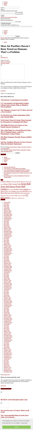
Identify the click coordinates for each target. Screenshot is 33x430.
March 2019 (7, 331)
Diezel (2, 184)
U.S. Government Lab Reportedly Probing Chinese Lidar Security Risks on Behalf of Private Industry (15, 105)
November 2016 (8, 371)
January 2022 (7, 282)
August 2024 (7, 237)
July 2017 (6, 360)
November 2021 (8, 285)
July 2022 (6, 273)
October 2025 (7, 216)
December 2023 (8, 248)
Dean (30, 181)
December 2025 (8, 214)
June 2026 (6, 205)
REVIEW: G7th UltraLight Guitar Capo (14, 399)
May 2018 (6, 345)
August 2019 (7, 324)
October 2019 (7, 321)
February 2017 (7, 367)
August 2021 (7, 289)
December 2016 (8, 370)
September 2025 (8, 218)
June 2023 (6, 257)
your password (19, 14)
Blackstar (19, 181)
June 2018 (6, 344)
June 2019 (6, 327)
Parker (9, 193)
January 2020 (7, 316)
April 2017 (6, 364)
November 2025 (8, 215)
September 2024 (8, 235)
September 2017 (8, 357)
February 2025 (7, 228)
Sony (5, 195)
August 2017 (7, 358)
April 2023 (6, 260)
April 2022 (6, 277)
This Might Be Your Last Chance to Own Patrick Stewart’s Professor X (14, 126)
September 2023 (8, 253)
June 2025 (6, 222)
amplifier (3, 181)
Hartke (30, 189)
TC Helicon (12, 198)
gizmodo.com (4, 57)
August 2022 (7, 272)
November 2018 (8, 337)
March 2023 (7, 261)
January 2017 (7, 369)
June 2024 (6, 240)
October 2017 (7, 356)
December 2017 (8, 353)
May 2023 (6, 258)
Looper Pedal (19, 191)
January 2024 (7, 247)
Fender (16, 189)
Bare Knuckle (13, 181)
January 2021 (7, 299)
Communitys (7, 158)
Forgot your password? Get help (9, 17)
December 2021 (8, 283)
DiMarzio (5, 184)
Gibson (21, 189)
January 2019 (7, 334)
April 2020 (6, 312)
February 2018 (7, 350)
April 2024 (6, 243)
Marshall (25, 191)
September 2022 (8, 270)
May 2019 (6, 328)
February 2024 (7, 245)
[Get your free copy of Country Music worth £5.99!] (5, 407)
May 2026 (6, 206)
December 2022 (8, 266)
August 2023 (7, 254)
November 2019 (8, 319)
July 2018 (6, 343)
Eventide (12, 189)
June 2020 (6, 309)
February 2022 (7, 280)
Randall (24, 193)
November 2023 (8, 250)
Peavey (13, 193)
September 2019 (8, 322)
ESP (9, 189)
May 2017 (6, 363)
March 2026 (7, 209)
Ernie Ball (26, 183)
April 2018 (6, 347)
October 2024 (7, 234)
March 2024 (7, 244)
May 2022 (6, 276)
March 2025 (7, 227)
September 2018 (8, 340)
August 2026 (7, 202)
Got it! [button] (16, 427)
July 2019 (6, 325)
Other (5, 5)
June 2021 (6, 292)
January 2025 (7, 230)
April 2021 (6, 295)
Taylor (23, 195)
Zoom (23, 198)
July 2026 (6, 203)
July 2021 (6, 290)
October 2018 (7, 338)
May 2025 (6, 224)
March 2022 (7, 279)
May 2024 (6, 241)
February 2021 (7, 298)
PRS (16, 193)
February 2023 (7, 263)
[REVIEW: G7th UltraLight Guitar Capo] (5, 396)
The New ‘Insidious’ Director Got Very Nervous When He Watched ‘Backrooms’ (16, 143)
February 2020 (7, 315)
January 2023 (7, 264)
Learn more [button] (24, 423)
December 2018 (8, 335)
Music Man (4, 193)
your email (18, 21)
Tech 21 (16, 198)
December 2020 (8, 300)
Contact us (3, 385)
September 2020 (8, 305)
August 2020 (7, 306)
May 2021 (6, 293)
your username (19, 12)
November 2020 (8, 302)
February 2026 (7, 211)
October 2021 (7, 286)
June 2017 (6, 361)
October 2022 (7, 269)
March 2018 (7, 348)
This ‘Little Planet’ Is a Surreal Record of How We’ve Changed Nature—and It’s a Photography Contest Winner (16, 132)
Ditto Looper (12, 184)
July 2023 (6, 256)
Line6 (10, 191)
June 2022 (6, 274)
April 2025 (6, 225)
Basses (5, 3)
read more (3, 90)
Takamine (20, 195)
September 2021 (8, 287)
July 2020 (6, 308)
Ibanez (2, 191)
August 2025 (7, 219)
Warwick (20, 198)
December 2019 (8, 318)
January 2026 (7, 212)
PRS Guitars (20, 193)
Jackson (6, 191)
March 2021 (7, 296)
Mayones (30, 191)
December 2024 (8, 231)
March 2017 (7, 366)
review (28, 193)
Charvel (27, 181)
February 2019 (7, 332)
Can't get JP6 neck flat (9, 167)
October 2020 (7, 303)
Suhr (16, 195)
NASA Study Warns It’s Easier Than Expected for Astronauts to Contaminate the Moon (16, 121)
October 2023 (7, 251)
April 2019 (6, 329)
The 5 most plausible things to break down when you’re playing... (15, 416)
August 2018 (7, 341)
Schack (2, 195)
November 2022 (8, 267)
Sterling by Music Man (10, 195)
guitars (25, 189)
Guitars (6, 2)
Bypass (23, 181)
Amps (8, 181)
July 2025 (6, 221)
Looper (13, 191)
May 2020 (6, 311)
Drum (19, 184)
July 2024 (6, 238)
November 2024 (8, 232)
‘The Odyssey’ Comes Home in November (14, 100)
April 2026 (6, 208)
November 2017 (8, 354)
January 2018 (7, 351)
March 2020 (7, 314)
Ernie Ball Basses (8, 186)
